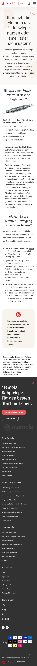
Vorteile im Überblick (9, 443)
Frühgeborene (6, 520)
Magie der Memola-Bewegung (12, 544)
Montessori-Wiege (8, 540)
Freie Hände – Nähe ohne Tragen (12, 463)
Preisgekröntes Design (9, 552)
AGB (3, 573)
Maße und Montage (8, 556)
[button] (3, 662)
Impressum (5, 577)
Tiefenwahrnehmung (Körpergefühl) (13, 496)
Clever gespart (7, 476)
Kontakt (5, 619)
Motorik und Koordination (10, 516)
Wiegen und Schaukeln (9, 500)
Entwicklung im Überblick (10, 488)
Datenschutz (6, 581)
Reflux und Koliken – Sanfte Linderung (14, 504)
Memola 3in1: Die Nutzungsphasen (13, 536)
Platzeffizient (6, 472)
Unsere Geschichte (8, 548)
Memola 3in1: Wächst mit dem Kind (13, 447)
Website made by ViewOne (9, 662)
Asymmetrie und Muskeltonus (12, 512)
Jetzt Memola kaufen (12, 412)
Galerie (4, 561)
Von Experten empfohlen (10, 467)
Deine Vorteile (10, 418)
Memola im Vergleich (9, 459)
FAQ (3, 605)
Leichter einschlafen (8, 451)
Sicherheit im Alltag (8, 455)
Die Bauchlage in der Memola (11, 492)
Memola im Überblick (9, 532)
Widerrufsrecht (7, 589)
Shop (21, 3)
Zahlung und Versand (9, 585)
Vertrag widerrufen (8, 593)
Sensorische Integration (10, 508)
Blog (4, 609)
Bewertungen (8, 600)
